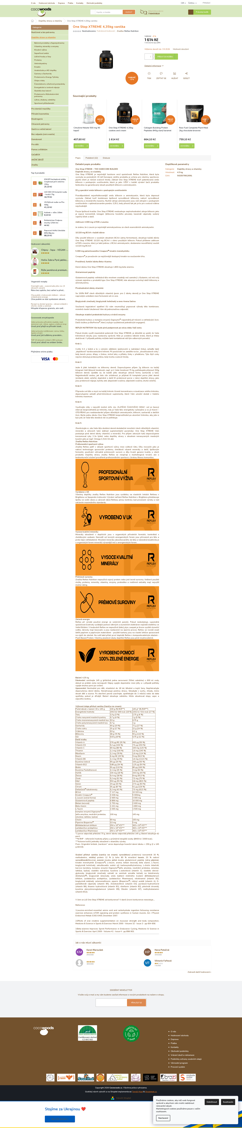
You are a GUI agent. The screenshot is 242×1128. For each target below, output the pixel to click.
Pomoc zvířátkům (39, 149)
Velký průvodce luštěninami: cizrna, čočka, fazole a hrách (47, 332)
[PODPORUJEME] (50, 1077)
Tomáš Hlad (137, 1091)
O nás (33, 3)
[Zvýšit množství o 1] (153, 55)
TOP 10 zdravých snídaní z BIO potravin (47, 340)
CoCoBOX (35, 154)
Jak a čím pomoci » (60, 1119)
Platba (70, 3)
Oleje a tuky (39, 80)
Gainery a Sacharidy (43, 73)
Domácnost (36, 139)
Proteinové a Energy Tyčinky (46, 77)
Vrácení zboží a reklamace (182, 1055)
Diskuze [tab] (106, 158)
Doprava (61, 3)
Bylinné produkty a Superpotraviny (49, 43)
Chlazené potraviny (40, 124)
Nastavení (163, 1118)
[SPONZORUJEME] (100, 1077)
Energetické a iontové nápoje (46, 87)
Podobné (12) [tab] (92, 158)
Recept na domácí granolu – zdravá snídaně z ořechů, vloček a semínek (49, 305)
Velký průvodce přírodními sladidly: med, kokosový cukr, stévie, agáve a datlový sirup (48, 323)
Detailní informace (153, 66)
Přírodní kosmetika (40, 114)
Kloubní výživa (40, 50)
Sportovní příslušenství (44, 103)
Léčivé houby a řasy (42, 56)
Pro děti (35, 144)
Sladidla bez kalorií (42, 91)
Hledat (129, 12)
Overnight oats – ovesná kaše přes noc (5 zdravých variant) (48, 287)
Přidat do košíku (165, 57)
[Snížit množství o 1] (153, 58)
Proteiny (38, 60)
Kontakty (79, 3)
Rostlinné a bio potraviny (43, 32)
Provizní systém (178, 1067)
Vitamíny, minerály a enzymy (46, 46)
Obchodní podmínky (94, 3)
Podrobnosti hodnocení (106, 31)
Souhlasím (228, 1102)
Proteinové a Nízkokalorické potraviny (46, 95)
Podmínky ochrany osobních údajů (186, 1059)
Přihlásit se (136, 1003)
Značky (34, 165)
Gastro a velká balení (41, 129)
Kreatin (37, 67)
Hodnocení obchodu (47, 3)
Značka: (128, 31)
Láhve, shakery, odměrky (44, 100)
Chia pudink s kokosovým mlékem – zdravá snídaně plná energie (48, 296)
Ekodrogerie (37, 119)
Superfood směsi (41, 53)
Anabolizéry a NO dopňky (45, 70)
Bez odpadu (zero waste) (43, 134)
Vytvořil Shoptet (123, 1098)
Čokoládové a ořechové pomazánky (49, 84)
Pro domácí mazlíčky (40, 109)
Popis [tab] (78, 158)
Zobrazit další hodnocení (199, 972)
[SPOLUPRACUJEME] (66, 1077)
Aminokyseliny (40, 63)
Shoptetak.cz (151, 1091)
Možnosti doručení (181, 49)
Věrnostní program (179, 1063)
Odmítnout (212, 1102)
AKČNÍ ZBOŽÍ (37, 159)
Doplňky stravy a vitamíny (43, 37)
